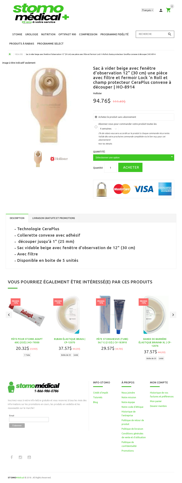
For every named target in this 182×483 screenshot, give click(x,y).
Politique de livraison (132, 429)
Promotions (128, 450)
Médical (16, 477)
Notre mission (129, 397)
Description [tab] (17, 218)
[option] (38, 159)
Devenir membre (158, 406)
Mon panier (156, 401)
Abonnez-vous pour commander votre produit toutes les (127, 124)
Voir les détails (105, 144)
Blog (95, 402)
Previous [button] (9, 315)
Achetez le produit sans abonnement (117, 117)
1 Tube (27, 355)
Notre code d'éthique (132, 407)
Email (11, 415)
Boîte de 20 (66, 355)
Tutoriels (97, 397)
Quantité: (99, 151)
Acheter (130, 167)
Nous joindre (128, 392)
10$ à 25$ (19, 54)
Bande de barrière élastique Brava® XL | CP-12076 (155, 342)
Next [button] (173, 315)
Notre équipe (128, 402)
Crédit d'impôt (100, 392)
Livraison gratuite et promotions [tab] (53, 218)
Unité (76, 355)
